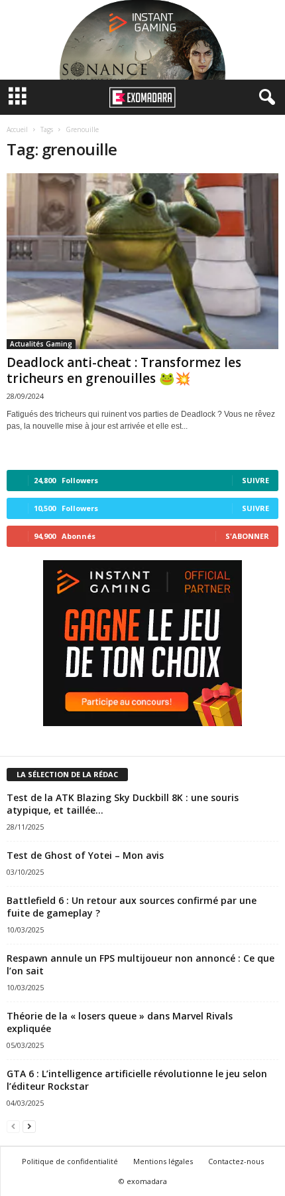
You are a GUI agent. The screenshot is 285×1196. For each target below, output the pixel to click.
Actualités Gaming (41, 343)
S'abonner (247, 536)
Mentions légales (163, 1161)
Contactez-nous (236, 1161)
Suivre (255, 480)
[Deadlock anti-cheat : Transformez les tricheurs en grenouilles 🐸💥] (142, 261)
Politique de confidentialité (70, 1161)
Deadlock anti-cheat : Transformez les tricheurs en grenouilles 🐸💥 (124, 370)
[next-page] (29, 1126)
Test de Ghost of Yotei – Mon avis (85, 855)
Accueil (17, 129)
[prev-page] (13, 1126)
